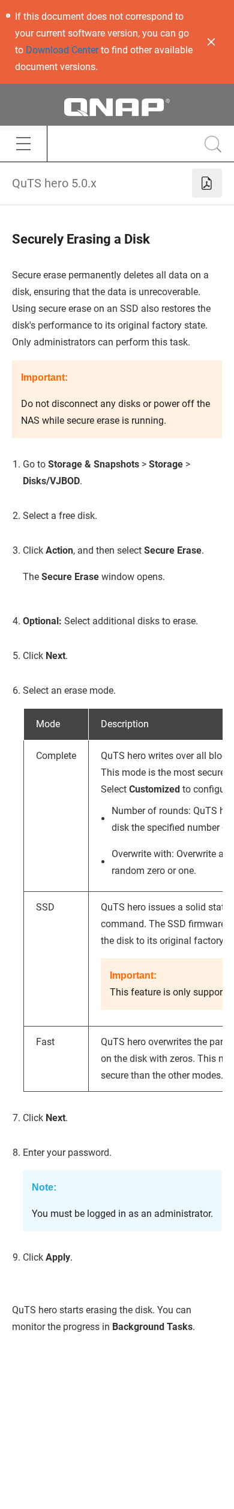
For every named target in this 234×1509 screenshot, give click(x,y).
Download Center (62, 50)
